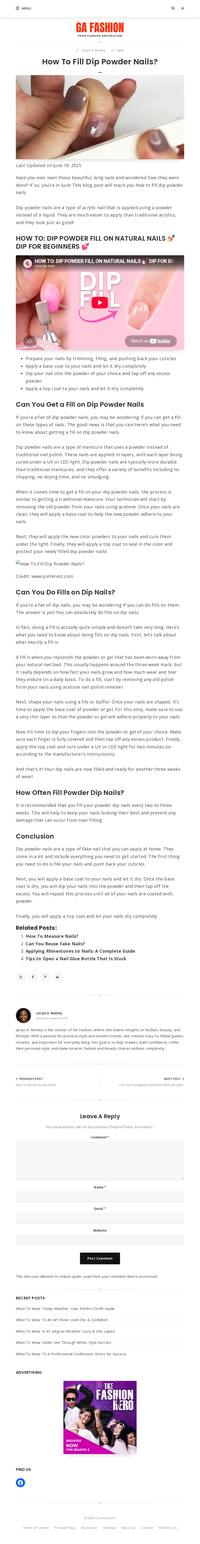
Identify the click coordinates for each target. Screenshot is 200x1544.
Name (100, 1187)
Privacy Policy (65, 1527)
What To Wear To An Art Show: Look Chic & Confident (62, 1319)
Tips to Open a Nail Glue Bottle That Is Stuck (76, 958)
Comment (100, 1137)
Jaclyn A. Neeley (49, 1013)
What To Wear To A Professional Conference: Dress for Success (71, 1353)
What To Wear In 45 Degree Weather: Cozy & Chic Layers (66, 1331)
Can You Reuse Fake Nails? (55, 944)
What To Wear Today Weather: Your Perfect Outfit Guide (65, 1308)
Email (100, 1208)
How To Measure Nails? (52, 936)
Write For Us (168, 1527)
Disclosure (89, 1527)
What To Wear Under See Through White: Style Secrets (63, 1342)
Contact (147, 1527)
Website (100, 1230)
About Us (128, 1527)
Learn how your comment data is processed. (120, 1276)
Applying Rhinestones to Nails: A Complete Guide (80, 951)
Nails (120, 50)
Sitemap (109, 1527)
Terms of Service (36, 1527)
